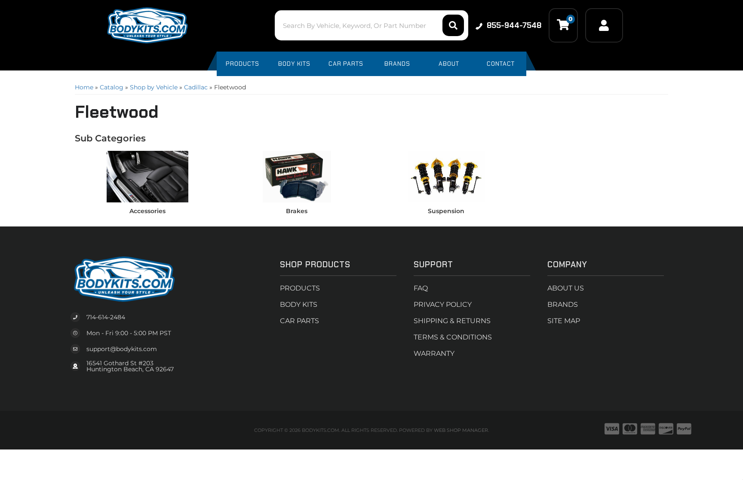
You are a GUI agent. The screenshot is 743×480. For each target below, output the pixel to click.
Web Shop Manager (461, 430)
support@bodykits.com (121, 349)
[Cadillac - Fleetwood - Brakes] (297, 176)
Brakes (296, 211)
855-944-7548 (514, 25)
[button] (371, 25)
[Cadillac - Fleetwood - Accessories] (147, 176)
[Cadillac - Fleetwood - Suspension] (446, 176)
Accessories (147, 211)
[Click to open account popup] (604, 25)
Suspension (446, 211)
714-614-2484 (105, 317)
